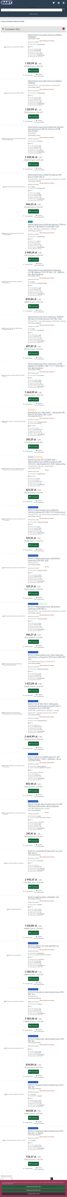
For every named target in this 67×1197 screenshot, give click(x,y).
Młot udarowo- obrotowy (43, 669)
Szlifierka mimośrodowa (42, 522)
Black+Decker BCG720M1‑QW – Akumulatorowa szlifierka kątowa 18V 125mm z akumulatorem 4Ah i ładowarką (46, 461)
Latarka (39, 816)
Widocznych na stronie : (6, 1176)
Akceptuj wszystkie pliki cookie (33, 1186)
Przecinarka (40, 141)
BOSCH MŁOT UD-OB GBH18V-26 (43, 946)
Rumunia (34, 1094)
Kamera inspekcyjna (41, 766)
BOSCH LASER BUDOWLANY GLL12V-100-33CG (45, 852)
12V (40, 776)
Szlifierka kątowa (41, 188)
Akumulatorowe (40, 55)
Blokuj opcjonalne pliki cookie (33, 1190)
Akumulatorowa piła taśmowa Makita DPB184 (45, 82)
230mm (39, 241)
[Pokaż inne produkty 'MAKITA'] (30, 46)
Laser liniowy (40, 860)
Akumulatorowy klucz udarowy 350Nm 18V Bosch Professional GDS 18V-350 (46, 317)
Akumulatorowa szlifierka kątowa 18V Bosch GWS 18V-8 (45, 175)
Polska (33, 186)
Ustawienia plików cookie (34, 1193)
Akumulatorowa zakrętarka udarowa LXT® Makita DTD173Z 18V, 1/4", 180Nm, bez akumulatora (46, 272)
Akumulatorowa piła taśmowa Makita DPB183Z (45, 35)
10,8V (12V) (42, 868)
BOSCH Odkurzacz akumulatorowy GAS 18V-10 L (46, 1039)
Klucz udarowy (40, 330)
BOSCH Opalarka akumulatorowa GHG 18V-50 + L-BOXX (46, 1132)
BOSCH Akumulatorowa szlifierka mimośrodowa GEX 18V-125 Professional (46, 511)
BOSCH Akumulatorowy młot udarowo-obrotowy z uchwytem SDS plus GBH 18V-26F (47, 657)
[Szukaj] (64, 9)
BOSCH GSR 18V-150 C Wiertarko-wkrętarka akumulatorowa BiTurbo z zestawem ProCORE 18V (44, 706)
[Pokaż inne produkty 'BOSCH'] (30, 190)
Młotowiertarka (40, 953)
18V (40, 52)
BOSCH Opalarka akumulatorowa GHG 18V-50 (46, 1086)
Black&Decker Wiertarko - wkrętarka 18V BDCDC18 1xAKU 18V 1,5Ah (46, 413)
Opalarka (39, 1095)
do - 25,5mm (40, 150)
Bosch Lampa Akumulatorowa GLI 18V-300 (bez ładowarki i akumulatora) (45, 805)
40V (41, 245)
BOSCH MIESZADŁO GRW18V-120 (43, 897)
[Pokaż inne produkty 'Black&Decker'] (32, 425)
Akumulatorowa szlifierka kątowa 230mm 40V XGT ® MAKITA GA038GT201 (47, 225)
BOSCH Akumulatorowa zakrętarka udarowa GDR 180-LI (44, 607)
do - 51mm (39, 102)
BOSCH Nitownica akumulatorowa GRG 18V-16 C (46, 993)
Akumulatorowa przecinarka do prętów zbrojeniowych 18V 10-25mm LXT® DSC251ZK (46, 129)
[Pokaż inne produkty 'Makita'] (30, 285)
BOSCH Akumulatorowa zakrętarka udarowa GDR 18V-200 (44, 559)
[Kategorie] (63, 3)
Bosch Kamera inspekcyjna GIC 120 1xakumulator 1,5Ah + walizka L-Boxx (44, 757)
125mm (38, 193)
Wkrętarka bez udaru (42, 422)
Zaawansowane (33, 14)
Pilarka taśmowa (41, 44)
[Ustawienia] (58, 3)
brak (40, 49)
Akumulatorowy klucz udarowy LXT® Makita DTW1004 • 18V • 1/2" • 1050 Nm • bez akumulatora (46, 365)
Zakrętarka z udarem (42, 283)
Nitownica (39, 1004)
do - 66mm (39, 53)
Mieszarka (39, 904)
